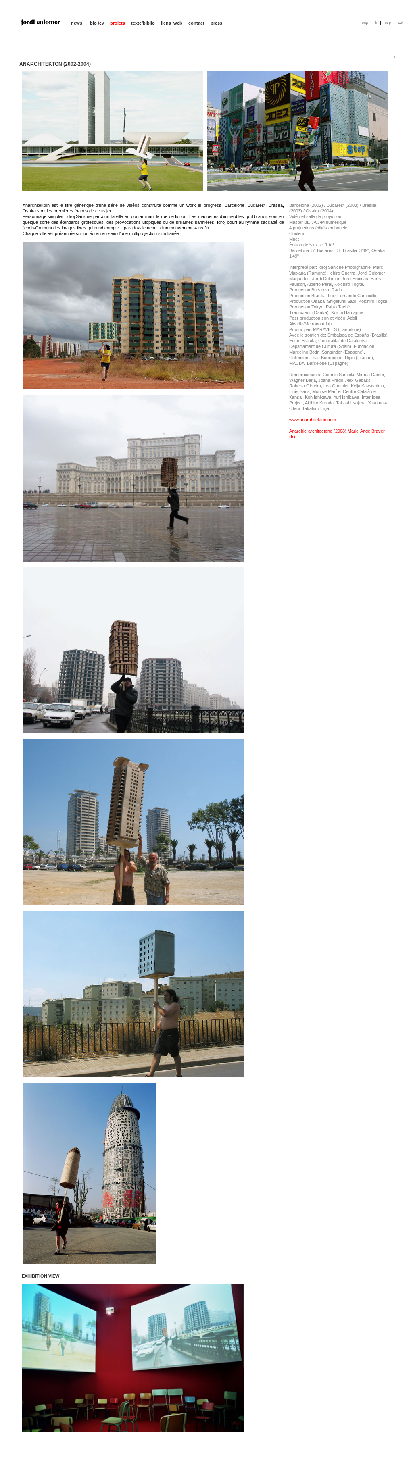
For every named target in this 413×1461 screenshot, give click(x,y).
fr (376, 23)
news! (77, 23)
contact (196, 23)
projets (117, 23)
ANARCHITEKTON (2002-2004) (55, 64)
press (216, 23)
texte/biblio (143, 23)
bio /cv (97, 23)
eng (365, 23)
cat (400, 23)
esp (388, 23)
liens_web (171, 23)
